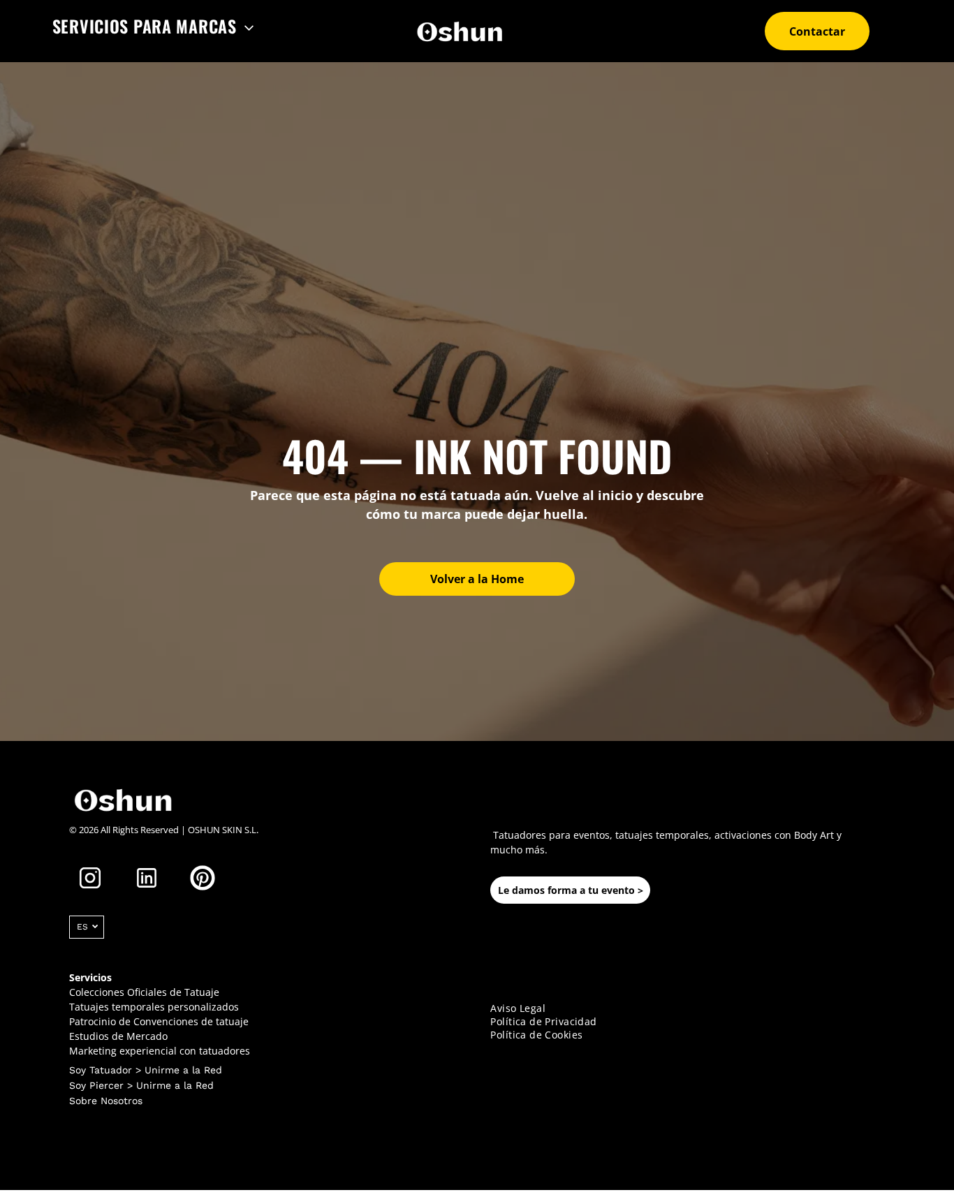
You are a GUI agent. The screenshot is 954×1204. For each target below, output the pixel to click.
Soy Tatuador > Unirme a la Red (145, 1069)
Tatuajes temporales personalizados (154, 1006)
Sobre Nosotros (105, 1100)
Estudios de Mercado (118, 1036)
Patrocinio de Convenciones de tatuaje (159, 1021)
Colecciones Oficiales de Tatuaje (144, 992)
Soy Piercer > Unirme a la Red (141, 1085)
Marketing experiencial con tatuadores (159, 1050)
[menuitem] (153, 25)
